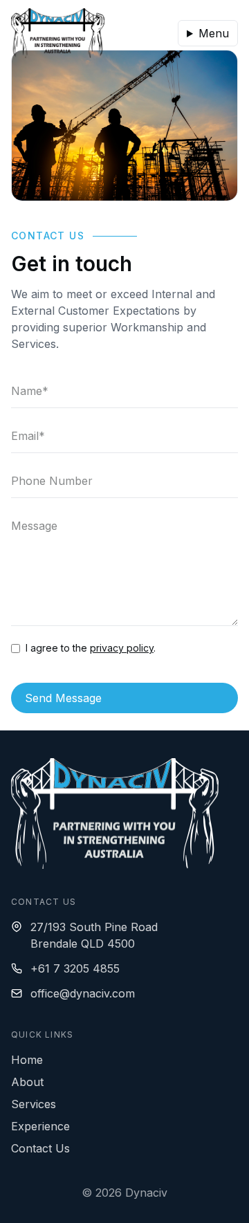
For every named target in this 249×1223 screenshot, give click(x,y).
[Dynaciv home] (57, 33)
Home (27, 1060)
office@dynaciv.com (82, 993)
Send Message (63, 698)
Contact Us (40, 1148)
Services (33, 1104)
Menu (214, 33)
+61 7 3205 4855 (75, 968)
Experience (40, 1126)
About (27, 1082)
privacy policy (122, 648)
